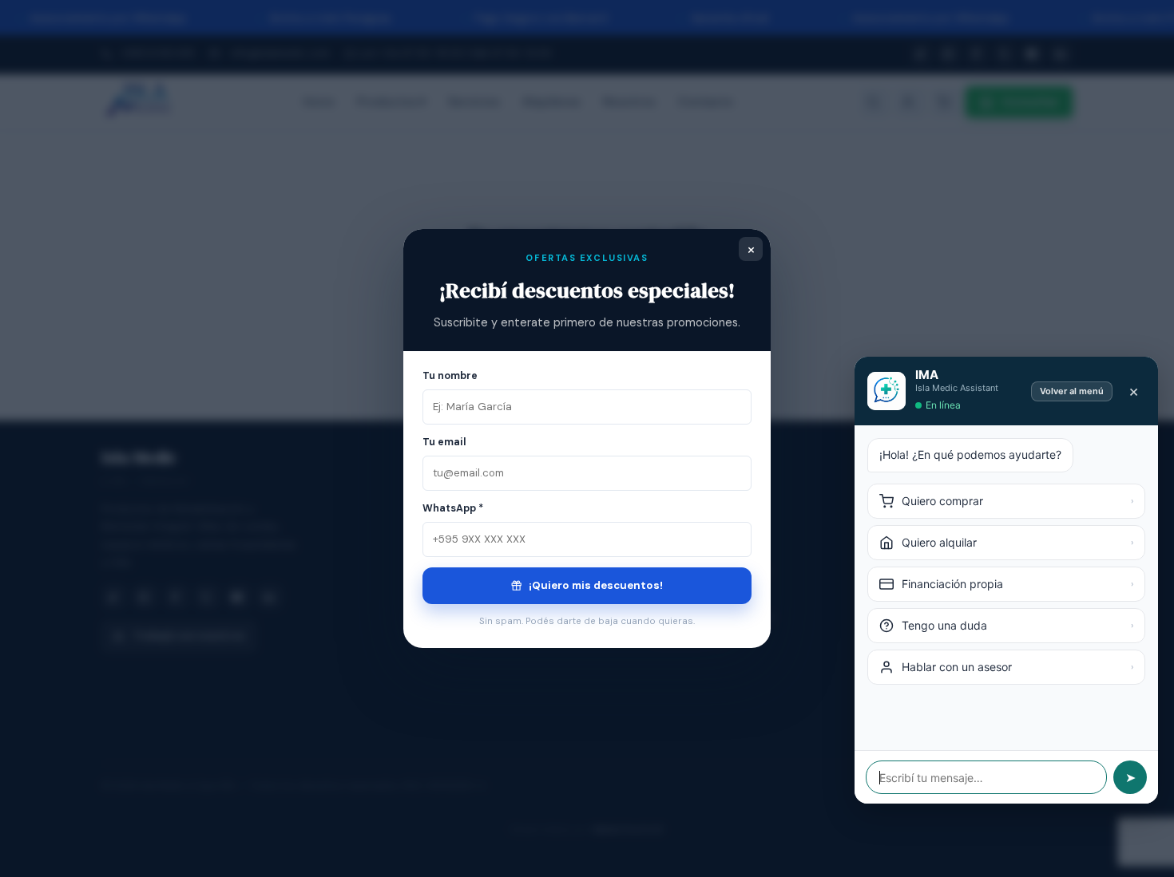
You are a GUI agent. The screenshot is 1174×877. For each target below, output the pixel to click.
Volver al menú (1072, 391)
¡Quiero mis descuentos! (594, 585)
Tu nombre (450, 375)
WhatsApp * (452, 508)
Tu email (444, 442)
